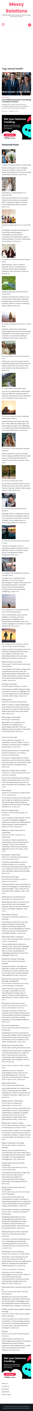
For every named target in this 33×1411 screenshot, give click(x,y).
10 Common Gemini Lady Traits (12, 481)
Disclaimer (5, 1389)
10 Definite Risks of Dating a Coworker (14, 686)
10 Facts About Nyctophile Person (13, 1085)
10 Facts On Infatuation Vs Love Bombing (15, 1254)
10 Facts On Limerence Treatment (13, 1269)
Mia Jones (4, 111)
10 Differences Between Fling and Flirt (14, 702)
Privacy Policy (6, 1394)
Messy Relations (19, 1406)
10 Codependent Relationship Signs (14, 388)
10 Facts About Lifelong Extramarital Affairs (16, 1048)
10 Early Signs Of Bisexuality (11, 720)
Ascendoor (11, 1408)
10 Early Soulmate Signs (9, 737)
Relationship (5, 97)
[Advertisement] (16, 47)
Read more (23, 175)
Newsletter (5, 1392)
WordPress (26, 1408)
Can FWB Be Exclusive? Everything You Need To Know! (16, 101)
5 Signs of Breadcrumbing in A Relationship (16, 165)
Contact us (6, 1386)
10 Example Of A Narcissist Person (13, 899)
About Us (5, 1383)
